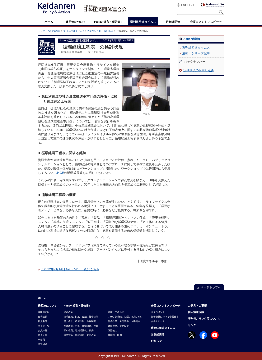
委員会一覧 (43, 326)
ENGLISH (187, 5)
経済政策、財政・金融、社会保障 (81, 316)
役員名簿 (42, 321)
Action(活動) (54, 31)
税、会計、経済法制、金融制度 (80, 321)
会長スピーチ (158, 321)
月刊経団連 (157, 334)
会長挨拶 (42, 316)
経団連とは (43, 312)
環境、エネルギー (117, 312)
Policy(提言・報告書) (77, 305)
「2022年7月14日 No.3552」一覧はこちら (70, 269)
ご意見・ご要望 (197, 305)
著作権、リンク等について (204, 318)
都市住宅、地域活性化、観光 (79, 330)
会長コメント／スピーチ (165, 305)
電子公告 (42, 335)
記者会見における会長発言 (165, 316)
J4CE (60, 172)
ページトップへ (211, 287)
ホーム (42, 298)
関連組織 (42, 344)
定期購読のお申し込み (198, 70)
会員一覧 (42, 330)
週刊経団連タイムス (196, 47)
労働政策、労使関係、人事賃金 (124, 321)
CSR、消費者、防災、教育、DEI (125, 316)
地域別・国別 (115, 335)
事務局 (41, 339)
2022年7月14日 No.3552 (100, 31)
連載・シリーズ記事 (196, 53)
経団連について (47, 305)
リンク (192, 325)
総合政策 (68, 312)
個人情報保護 (196, 312)
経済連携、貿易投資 (118, 326)
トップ (41, 31)
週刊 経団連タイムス (74, 31)
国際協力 (112, 330)
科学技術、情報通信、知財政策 (80, 335)
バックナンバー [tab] (194, 61)
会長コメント (158, 312)
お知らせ (156, 340)
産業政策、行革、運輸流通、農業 (81, 326)
